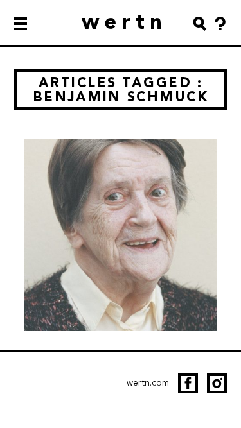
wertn (124, 21)
